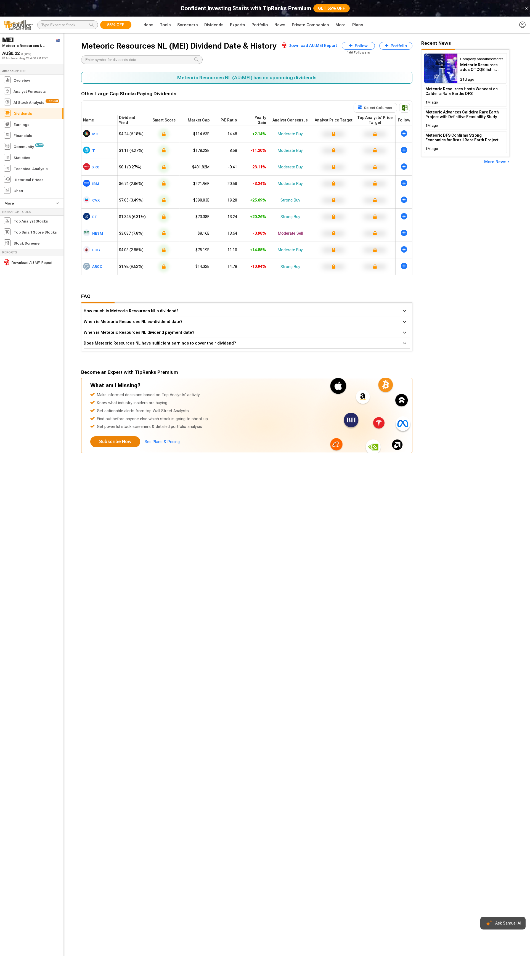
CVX (96, 200)
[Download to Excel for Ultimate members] (404, 108)
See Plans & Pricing (162, 441)
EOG (96, 249)
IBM (95, 183)
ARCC (97, 266)
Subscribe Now (115, 441)
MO (95, 133)
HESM (97, 233)
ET (94, 216)
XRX (95, 167)
